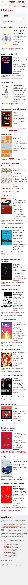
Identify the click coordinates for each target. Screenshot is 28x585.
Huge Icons (6, 546)
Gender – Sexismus (21, 159)
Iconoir (5, 552)
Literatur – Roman (20, 371)
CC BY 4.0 (15, 550)
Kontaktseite (14, 530)
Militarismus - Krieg (13, 49)
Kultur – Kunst (19, 104)
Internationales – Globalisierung (7, 223)
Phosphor (6, 542)
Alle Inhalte (16, 6)
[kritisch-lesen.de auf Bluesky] (16, 565)
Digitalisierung (12, 104)
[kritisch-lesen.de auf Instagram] (7, 565)
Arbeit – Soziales (12, 159)
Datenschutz (10, 560)
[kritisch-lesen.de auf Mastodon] (11, 565)
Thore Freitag (11, 48)
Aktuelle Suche (24, 6)
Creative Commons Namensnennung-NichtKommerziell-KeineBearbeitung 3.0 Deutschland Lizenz (13, 527)
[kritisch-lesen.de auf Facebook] (20, 565)
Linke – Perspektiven (5, 78)
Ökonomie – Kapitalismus (16, 78)
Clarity (5, 555)
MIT (14, 544)
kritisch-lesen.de (16, 2)
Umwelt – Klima (16, 285)
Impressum (3, 560)
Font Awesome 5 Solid (9, 549)
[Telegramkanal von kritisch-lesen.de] (2, 565)
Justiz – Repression (18, 315)
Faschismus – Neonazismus (6, 315)
